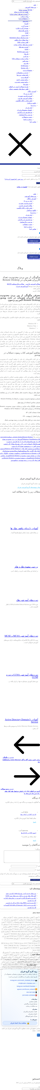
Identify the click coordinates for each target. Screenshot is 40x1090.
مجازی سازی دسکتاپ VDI (20, 58)
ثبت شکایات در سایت (31, 1006)
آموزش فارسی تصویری (25, 96)
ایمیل (38, 870)
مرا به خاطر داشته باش (30, 179)
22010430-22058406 (28, 995)
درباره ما (33, 105)
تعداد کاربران (19, 446)
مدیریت (15, 453)
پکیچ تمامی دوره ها (22, 75)
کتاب (15, 451)
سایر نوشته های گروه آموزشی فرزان (28, 487)
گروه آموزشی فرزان (22, 286)
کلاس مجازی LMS (22, 42)
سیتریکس (25, 61)
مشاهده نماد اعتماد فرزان (18, 1023)
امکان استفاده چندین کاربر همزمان (25, 444)
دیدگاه (37, 849)
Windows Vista (27, 439)
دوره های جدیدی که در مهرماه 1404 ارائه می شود (21, 893)
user (1, 437)
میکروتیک (25, 21)
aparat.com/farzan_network (26, 989)
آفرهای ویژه (24, 77)
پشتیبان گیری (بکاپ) (22, 28)
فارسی (18, 451)
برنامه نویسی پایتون (22, 80)
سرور (34, 448)
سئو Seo (25, 84)
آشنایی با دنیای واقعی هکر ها (24, 528)
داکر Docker (24, 68)
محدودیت (11, 451)
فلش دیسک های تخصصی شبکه (18, 89)
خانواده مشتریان (32, 1014)
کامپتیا (26, 23)
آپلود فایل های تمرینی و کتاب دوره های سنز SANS (21, 896)
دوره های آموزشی (30, 7)
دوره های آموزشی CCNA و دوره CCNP (22, 676)
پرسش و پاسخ (27, 119)
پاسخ (34, 822)
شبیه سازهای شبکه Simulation (19, 37)
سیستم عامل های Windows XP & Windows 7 (19, 448)
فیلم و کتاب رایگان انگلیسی (24, 101)
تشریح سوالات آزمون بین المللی (18, 87)
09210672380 (31, 992)
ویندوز (12, 460)
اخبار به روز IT (28, 94)
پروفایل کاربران (11, 444)
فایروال (26, 54)
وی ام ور (25, 56)
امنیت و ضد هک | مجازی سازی (23, 44)
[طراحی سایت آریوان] (38, 1035)
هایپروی (26, 63)
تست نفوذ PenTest (22, 51)
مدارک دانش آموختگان (31, 1016)
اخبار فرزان (28, 108)
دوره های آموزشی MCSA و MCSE (21, 636)
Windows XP (36, 439)
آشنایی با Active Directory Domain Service (21, 720)
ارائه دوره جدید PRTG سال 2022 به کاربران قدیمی (21, 903)
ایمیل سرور (24, 35)
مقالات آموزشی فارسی (25, 98)
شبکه (21, 451)
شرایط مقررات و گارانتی (24, 112)
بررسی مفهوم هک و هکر (26, 566)
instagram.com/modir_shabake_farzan (22, 980)
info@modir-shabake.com (26, 983)
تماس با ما (33, 122)
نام (38, 866)
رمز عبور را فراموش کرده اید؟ (14, 179)
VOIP (26, 33)
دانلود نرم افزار (31, 103)
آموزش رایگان (32, 91)
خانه (35, 5)
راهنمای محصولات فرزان (24, 110)
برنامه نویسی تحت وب (21, 82)
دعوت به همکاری (27, 117)
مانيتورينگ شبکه (23, 30)
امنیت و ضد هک (23, 47)
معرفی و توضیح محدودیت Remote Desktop (17, 458)
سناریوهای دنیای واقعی (21, 40)
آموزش (20, 439)
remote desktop (18, 437)
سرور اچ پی (24, 26)
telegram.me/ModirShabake (26, 986)
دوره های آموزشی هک (27, 600)
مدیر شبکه (20, 453)
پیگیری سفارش (33, 1001)
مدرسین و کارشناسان (25, 115)
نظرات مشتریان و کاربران (30, 1011)
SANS (26, 49)
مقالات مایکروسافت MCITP (15, 284)
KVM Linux (24, 65)
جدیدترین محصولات (22, 72)
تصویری (25, 446)
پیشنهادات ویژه (27, 70)
